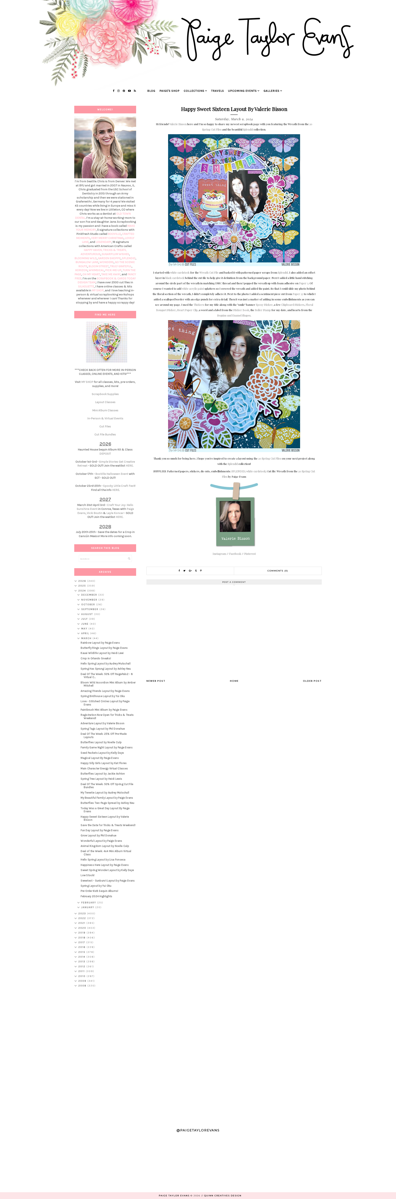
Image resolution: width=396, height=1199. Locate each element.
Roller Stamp (263, 310)
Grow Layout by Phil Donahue (98, 835)
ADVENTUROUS (90, 254)
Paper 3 (303, 283)
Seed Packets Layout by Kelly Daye (102, 752)
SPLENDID (238, 471)
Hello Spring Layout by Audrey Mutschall (106, 663)
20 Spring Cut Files (269, 458)
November (89, 599)
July (85, 618)
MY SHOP (98, 290)
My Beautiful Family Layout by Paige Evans (107, 797)
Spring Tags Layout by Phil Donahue (103, 728)
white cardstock (180, 272)
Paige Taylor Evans (174, 1195)
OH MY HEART (91, 274)
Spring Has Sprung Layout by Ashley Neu (106, 668)
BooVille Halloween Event (111, 474)
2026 (82, 581)
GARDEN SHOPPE (109, 258)
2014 (82, 956)
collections (194, 91)
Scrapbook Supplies (105, 394)
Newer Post (155, 680)
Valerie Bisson (178, 124)
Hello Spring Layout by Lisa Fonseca (103, 859)
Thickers (199, 304)
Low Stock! (87, 875)
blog (151, 91)
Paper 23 (298, 294)
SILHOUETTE (86, 286)
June (85, 623)
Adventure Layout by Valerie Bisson (102, 723)
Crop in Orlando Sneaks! (96, 658)
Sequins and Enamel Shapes (234, 315)
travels (217, 91)
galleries (271, 91)
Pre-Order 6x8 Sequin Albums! (99, 890)
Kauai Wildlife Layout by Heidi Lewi (102, 653)
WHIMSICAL (96, 270)
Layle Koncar (115, 513)
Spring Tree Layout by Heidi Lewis (101, 778)
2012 (82, 966)
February (89, 902)
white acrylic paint (193, 288)
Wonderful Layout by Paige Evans (101, 840)
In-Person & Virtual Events (105, 418)
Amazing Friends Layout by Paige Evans (105, 690)
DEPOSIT (105, 453)
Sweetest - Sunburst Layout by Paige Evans (108, 880)
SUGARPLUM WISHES (115, 254)
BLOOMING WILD (85, 258)
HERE (129, 465)
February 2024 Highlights (96, 896)
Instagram (219, 553)
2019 (82, 932)
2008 (82, 985)
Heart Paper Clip (187, 310)
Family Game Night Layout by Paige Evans (107, 747)
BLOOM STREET (98, 266)
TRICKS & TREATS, (115, 250)
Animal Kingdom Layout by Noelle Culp (105, 846)
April (85, 633)
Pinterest (250, 553)
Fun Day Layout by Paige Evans (100, 830)
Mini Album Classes (105, 410)
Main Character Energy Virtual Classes (104, 768)
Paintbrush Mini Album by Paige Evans (104, 709)
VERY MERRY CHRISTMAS (107, 238)
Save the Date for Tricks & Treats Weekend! (108, 825)
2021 (82, 923)
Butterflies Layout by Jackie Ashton (103, 773)
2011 (82, 971)
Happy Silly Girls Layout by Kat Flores (104, 763)
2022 (82, 918)
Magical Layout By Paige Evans (100, 757)
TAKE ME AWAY (110, 274)
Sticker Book (241, 310)
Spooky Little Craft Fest (119, 486)
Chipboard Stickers (292, 304)
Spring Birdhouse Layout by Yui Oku (103, 696)
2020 (82, 927)
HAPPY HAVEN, (93, 250)
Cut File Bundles (105, 434)
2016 (82, 947)
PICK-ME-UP (113, 270)
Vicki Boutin (95, 513)
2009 (82, 980)
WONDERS (107, 262)
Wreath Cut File (208, 272)
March (87, 638)
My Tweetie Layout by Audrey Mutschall (105, 792)
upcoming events (242, 91)
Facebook (235, 553)
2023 (82, 913)
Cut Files (105, 426)
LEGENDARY (103, 242)
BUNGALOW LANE (86, 262)
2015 (82, 952)
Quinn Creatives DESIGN (223, 1195)
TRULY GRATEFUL (121, 266)
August (87, 614)
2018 (82, 937)
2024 (82, 590)
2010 (82, 976)
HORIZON (81, 270)
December (89, 594)
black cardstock (174, 278)
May (84, 628)
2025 (82, 585)
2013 (82, 961)
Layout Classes (105, 402)
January (88, 907)
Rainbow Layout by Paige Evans (100, 642)
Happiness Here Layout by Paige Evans (105, 864)
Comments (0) (278, 570)
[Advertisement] (105, 1056)
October (88, 604)
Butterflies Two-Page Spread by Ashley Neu (107, 802)
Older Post (312, 680)
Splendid (248, 129)
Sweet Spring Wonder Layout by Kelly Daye (107, 870)
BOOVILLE (114, 234)
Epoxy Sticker (264, 304)
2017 (82, 942)
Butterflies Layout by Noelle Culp (101, 742)
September (90, 609)
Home (234, 680)
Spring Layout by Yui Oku (96, 885)
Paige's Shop (169, 91)
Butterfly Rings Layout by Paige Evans (104, 647)
